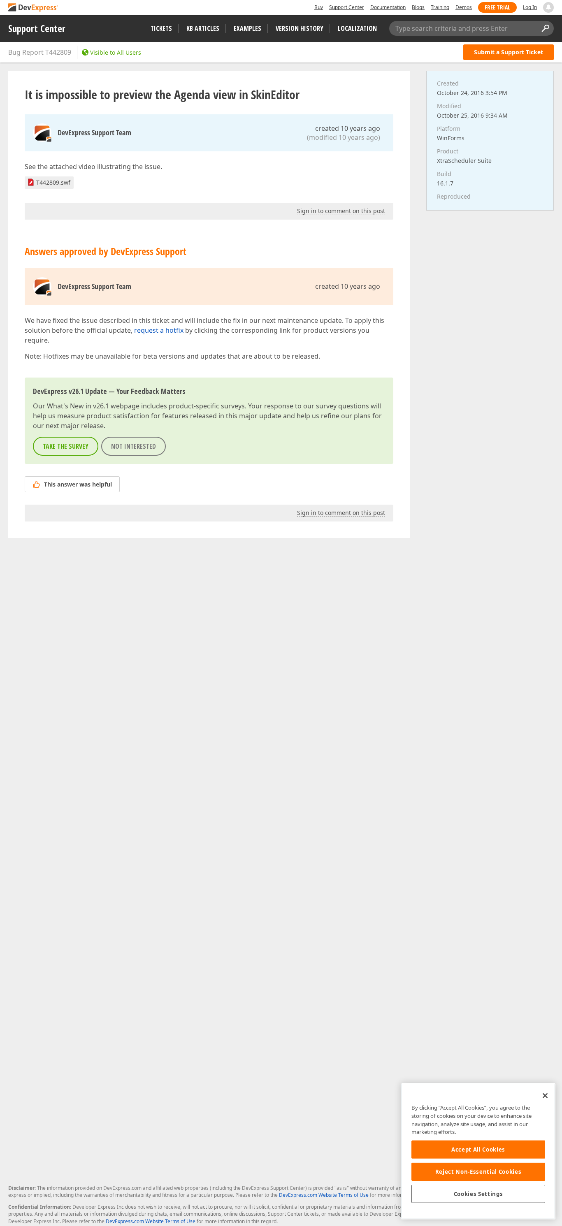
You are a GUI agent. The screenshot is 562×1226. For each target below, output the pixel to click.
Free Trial (497, 7)
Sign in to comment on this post (341, 211)
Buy (318, 7)
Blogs (418, 7)
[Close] (545, 1096)
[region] (478, 1151)
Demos (463, 7)
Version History (299, 28)
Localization (357, 28)
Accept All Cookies (478, 1149)
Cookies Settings (478, 1194)
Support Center (346, 7)
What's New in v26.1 (78, 405)
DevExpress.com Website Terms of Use (324, 1194)
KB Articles (202, 28)
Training (440, 7)
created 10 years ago (347, 128)
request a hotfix (158, 330)
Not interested (133, 446)
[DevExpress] (33, 8)
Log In (530, 7)
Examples (247, 28)
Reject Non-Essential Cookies (478, 1171)
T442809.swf (53, 182)
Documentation (388, 7)
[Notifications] (548, 7)
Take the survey (65, 446)
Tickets (161, 28)
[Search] (545, 28)
